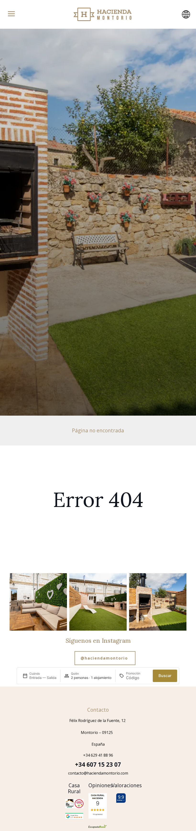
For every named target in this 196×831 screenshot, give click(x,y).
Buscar (164, 675)
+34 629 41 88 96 (98, 755)
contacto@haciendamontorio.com (98, 773)
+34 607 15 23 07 (98, 764)
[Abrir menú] (11, 14)
